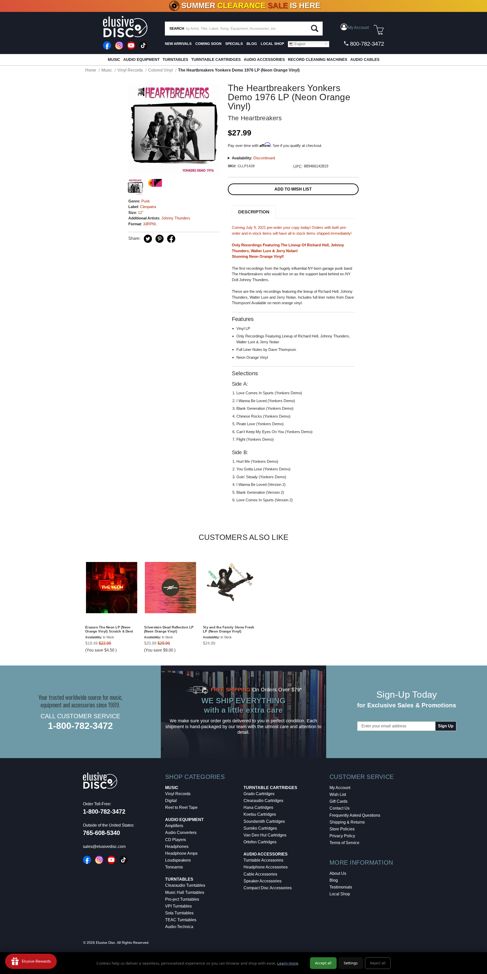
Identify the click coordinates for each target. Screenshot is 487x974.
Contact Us (339, 808)
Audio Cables (364, 59)
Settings (351, 963)
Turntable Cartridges (216, 59)
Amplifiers (174, 826)
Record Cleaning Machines (317, 59)
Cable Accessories (260, 874)
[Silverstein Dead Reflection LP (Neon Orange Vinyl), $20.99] (170, 587)
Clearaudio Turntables (185, 885)
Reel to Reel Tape (181, 807)
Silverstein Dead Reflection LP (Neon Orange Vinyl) (169, 629)
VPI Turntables (178, 906)
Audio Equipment (141, 59)
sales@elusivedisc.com (104, 846)
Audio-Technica (179, 927)
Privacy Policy (342, 836)
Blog (333, 880)
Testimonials (340, 887)
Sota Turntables (179, 913)
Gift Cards (338, 801)
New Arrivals (178, 44)
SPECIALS (234, 44)
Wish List (337, 794)
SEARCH (176, 28)
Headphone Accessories (266, 867)
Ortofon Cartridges (260, 842)
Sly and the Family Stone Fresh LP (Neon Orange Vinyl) (228, 629)
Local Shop (339, 894)
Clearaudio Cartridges (263, 800)
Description (253, 211)
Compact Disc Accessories (268, 888)
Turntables (175, 59)
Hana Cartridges (258, 807)
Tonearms (174, 867)
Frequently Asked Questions (354, 815)
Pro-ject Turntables (182, 899)
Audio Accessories (264, 59)
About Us (337, 873)
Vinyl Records (177, 794)
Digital (171, 800)
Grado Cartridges (259, 794)
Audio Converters (181, 832)
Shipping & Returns (347, 822)
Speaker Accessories (263, 881)
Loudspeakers (178, 860)
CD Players (175, 840)
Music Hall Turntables (184, 892)
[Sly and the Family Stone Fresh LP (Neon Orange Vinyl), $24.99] (229, 587)
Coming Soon (208, 44)
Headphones (176, 846)
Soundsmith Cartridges (264, 821)
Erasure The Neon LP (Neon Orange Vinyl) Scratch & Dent (109, 629)
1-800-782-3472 (80, 726)
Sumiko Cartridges (260, 828)
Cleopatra (148, 206)
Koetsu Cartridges (260, 814)
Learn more (287, 963)
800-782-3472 (366, 44)
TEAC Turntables (180, 920)
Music (114, 59)
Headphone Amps (181, 853)
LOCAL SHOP (272, 44)
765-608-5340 (101, 832)
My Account (339, 787)
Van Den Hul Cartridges (265, 835)
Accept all (323, 963)
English (299, 44)
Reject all (378, 963)
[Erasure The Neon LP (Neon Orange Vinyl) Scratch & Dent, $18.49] (111, 587)
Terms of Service (344, 843)
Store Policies (342, 829)
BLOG (252, 44)
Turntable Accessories (263, 860)
